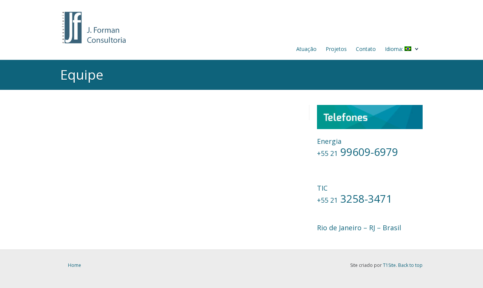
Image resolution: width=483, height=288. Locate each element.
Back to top (410, 265)
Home (74, 265)
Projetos (336, 48)
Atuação (306, 48)
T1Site (389, 265)
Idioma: (395, 48)
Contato (366, 48)
